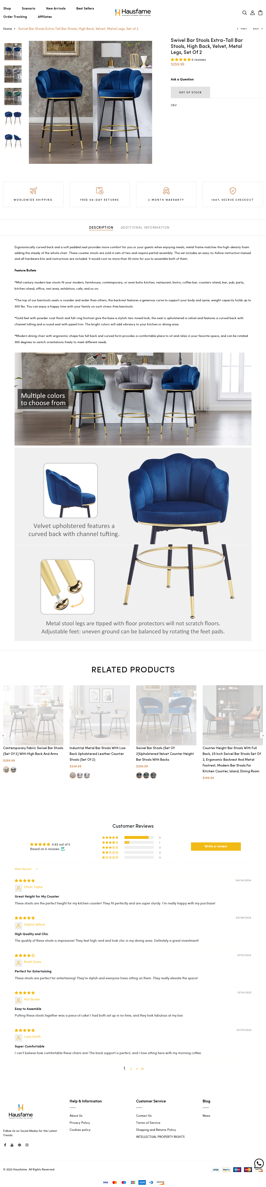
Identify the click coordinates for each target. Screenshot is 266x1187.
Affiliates (45, 16)
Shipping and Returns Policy (156, 1129)
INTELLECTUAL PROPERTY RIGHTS (160, 1137)
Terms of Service (148, 1122)
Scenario (28, 8)
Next (256, 28)
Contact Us (144, 1115)
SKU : (175, 105)
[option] (13, 52)
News (206, 1115)
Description (101, 228)
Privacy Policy (80, 1122)
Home (7, 28)
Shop (7, 8)
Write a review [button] (216, 846)
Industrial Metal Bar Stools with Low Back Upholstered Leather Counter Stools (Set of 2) (98, 754)
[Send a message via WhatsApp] (259, 1163)
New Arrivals (55, 8)
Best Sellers (85, 8)
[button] (181, 59)
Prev (244, 28)
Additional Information (145, 228)
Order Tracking (15, 16)
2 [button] (131, 1068)
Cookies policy (80, 1129)
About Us (76, 1115)
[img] (25, 880)
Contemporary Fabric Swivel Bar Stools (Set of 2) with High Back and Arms (33, 751)
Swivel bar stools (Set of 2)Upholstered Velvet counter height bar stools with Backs (165, 754)
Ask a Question (182, 79)
